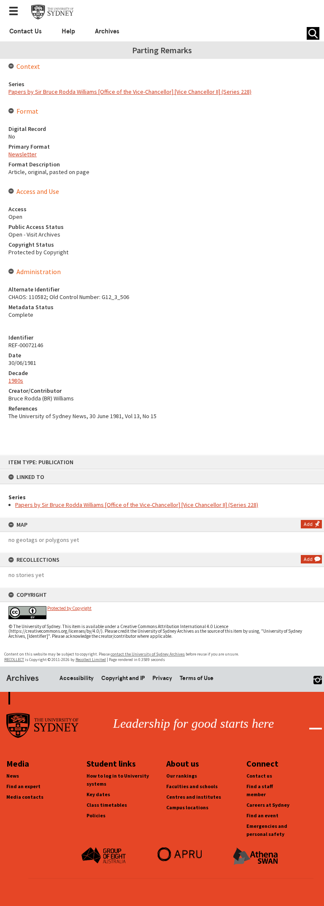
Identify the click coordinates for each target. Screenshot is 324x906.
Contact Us (25, 31)
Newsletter (22, 154)
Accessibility (76, 678)
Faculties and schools (192, 786)
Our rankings (181, 776)
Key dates (98, 794)
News (12, 776)
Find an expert (23, 786)
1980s (15, 380)
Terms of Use (196, 678)
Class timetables (106, 805)
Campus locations (187, 807)
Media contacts (24, 797)
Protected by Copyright (69, 608)
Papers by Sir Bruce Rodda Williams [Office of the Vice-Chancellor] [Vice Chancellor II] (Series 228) (136, 505)
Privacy (162, 678)
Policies (95, 815)
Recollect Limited (91, 659)
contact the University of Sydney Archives (148, 654)
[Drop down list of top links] (16, 11)
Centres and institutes (193, 797)
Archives (107, 31)
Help (68, 31)
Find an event (262, 815)
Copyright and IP (123, 678)
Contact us (259, 776)
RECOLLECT (14, 659)
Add (308, 524)
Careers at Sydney (267, 805)
